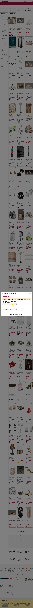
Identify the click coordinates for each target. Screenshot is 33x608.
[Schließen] (30, 293)
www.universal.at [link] (16, 314)
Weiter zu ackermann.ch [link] (8, 309)
